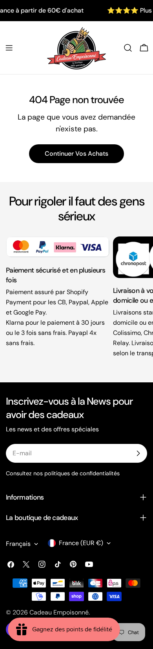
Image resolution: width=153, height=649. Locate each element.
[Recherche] (128, 48)
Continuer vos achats (76, 153)
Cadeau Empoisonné (59, 612)
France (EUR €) (81, 543)
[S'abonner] (138, 453)
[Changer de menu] (9, 48)
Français (18, 544)
